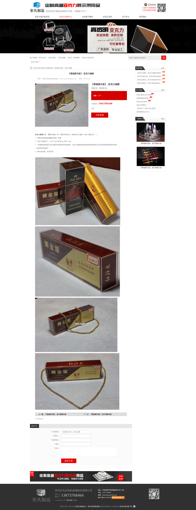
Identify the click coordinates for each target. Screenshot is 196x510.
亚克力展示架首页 (42, 17)
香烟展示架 (49, 68)
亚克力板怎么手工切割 (144, 95)
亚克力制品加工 (81, 506)
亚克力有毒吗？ (142, 105)
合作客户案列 (87, 17)
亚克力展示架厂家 (126, 506)
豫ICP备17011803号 (104, 497)
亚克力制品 (52, 57)
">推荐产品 (140, 119)
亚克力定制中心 (65, 17)
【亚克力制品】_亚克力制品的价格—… (149, 83)
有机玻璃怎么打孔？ (143, 112)
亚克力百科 (107, 17)
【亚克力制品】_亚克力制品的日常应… (149, 80)
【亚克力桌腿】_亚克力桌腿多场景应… (149, 73)
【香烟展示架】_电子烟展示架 (55, 414)
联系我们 (143, 17)
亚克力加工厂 (35, 62)
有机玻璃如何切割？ (143, 98)
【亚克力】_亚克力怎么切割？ (147, 108)
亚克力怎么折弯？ (142, 101)
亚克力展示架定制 (93, 506)
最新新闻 (139, 68)
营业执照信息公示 (118, 497)
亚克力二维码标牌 (74, 57)
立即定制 (100, 115)
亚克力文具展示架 (88, 57)
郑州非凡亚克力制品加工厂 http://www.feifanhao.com (59, 79)
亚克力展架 (62, 57)
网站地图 (69, 500)
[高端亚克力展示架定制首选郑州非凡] (81, 472)
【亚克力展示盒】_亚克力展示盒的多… (149, 76)
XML (75, 500)
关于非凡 (125, 17)
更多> (163, 68)
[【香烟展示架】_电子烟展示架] (151, 123)
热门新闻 (139, 90)
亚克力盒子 (42, 57)
